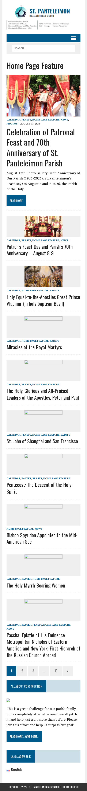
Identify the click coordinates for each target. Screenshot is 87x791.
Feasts (26, 119)
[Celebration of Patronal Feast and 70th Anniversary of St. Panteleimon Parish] (43, 113)
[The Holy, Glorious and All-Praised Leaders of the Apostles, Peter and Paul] (43, 378)
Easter (26, 478)
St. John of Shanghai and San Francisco (42, 441)
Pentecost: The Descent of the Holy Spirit (39, 488)
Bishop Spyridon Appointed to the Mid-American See (42, 538)
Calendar (13, 119)
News (64, 119)
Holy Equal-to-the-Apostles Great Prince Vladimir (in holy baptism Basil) (43, 300)
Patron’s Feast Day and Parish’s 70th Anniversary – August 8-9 (40, 250)
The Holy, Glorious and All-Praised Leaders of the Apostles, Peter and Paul (43, 394)
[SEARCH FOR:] (43, 47)
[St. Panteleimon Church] (43, 12)
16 (55, 670)
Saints (54, 290)
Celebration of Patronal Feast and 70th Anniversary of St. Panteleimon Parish (41, 147)
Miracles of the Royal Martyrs (34, 347)
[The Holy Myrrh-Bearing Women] (43, 573)
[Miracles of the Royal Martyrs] (43, 334)
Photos (12, 123)
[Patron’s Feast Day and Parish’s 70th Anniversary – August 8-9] (43, 234)
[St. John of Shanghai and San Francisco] (43, 428)
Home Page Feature (45, 119)
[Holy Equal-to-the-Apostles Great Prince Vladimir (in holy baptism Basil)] (43, 284)
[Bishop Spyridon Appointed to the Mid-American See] (43, 522)
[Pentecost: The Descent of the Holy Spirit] (43, 472)
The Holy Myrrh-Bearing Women (36, 585)
